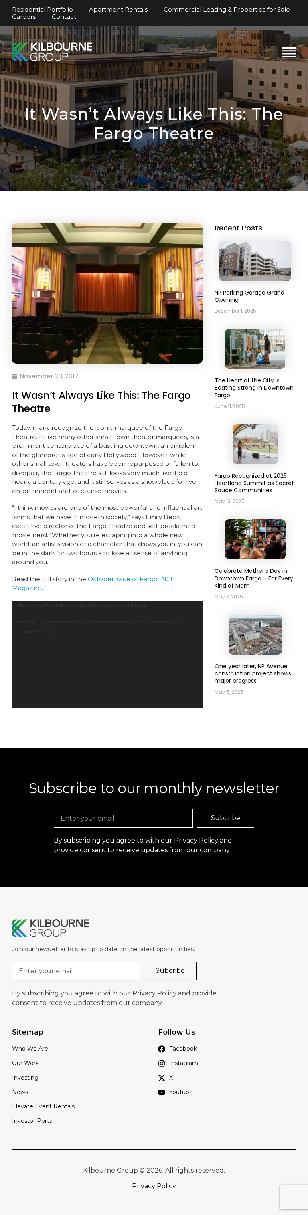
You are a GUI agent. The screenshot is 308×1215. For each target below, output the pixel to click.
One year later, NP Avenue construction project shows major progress (253, 673)
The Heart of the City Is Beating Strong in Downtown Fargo (254, 387)
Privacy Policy (196, 840)
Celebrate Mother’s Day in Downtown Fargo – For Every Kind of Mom (254, 578)
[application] (107, 654)
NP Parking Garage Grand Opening (249, 296)
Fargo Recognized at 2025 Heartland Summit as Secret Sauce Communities (254, 483)
